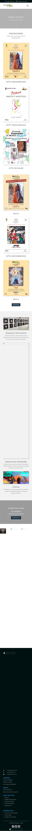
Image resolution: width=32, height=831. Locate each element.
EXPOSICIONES (9, 801)
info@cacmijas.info (12, 774)
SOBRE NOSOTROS (10, 799)
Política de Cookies (10, 817)
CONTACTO (16, 518)
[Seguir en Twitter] (16, 826)
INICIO (7, 797)
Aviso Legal (8, 815)
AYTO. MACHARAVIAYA (16, 82)
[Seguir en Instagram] (19, 826)
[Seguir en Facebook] (13, 826)
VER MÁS (16, 304)
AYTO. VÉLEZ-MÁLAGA (16, 125)
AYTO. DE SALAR (16, 168)
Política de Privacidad (11, 813)
